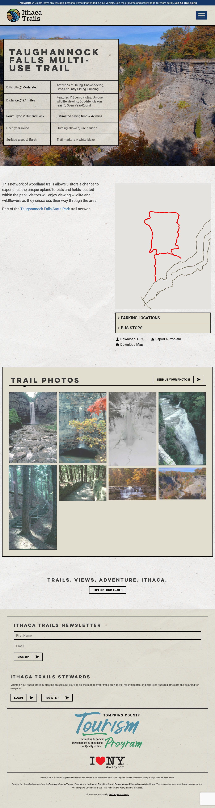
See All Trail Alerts (185, 3)
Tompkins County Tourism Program (66, 784)
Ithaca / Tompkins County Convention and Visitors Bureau (117, 784)
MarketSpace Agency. (119, 794)
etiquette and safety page (140, 3)
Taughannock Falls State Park (45, 208)
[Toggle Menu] (201, 15)
